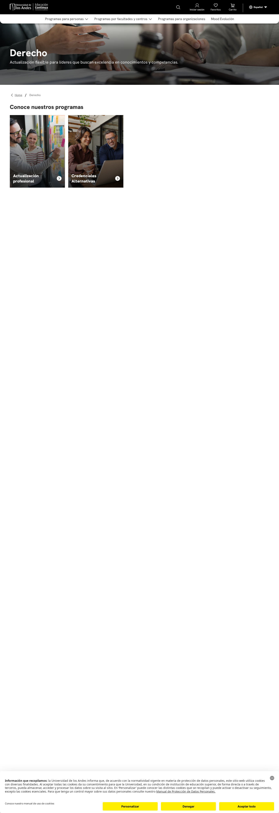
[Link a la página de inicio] (19, 95)
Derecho (35, 95)
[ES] (258, 7)
